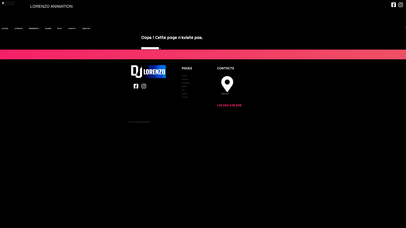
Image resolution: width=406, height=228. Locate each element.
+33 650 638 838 (229, 105)
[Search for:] (150, 48)
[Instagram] (400, 4)
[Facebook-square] (393, 4)
